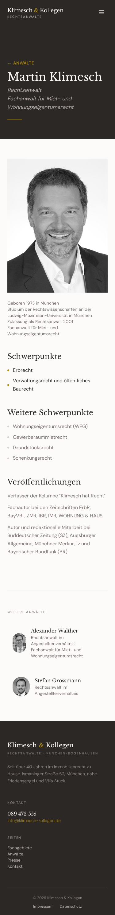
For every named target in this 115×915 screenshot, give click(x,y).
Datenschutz (71, 906)
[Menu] (101, 12)
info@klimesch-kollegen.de (34, 820)
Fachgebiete (19, 848)
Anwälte (15, 854)
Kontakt (14, 866)
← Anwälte (20, 63)
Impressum (42, 906)
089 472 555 (21, 814)
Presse (14, 860)
